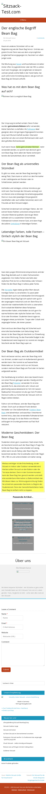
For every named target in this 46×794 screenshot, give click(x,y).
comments (41, 38)
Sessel (18, 64)
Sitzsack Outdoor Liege (10, 726)
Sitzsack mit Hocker (9, 730)
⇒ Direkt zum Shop (7, 710)
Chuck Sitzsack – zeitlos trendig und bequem (17, 743)
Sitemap (14, 790)
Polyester (17, 383)
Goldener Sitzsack (9, 751)
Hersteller (9, 290)
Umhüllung (15, 224)
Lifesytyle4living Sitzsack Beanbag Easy (16, 722)
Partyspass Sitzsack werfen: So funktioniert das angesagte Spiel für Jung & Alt (22, 738)
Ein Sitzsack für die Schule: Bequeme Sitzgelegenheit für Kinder (36, 777)
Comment (5, 642)
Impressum (31, 790)
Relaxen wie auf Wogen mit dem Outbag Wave (18, 747)
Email (4, 623)
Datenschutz (22, 790)
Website (4, 632)
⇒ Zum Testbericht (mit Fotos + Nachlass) (14, 708)
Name (4, 614)
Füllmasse (31, 129)
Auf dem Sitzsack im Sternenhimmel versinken (18, 734)
